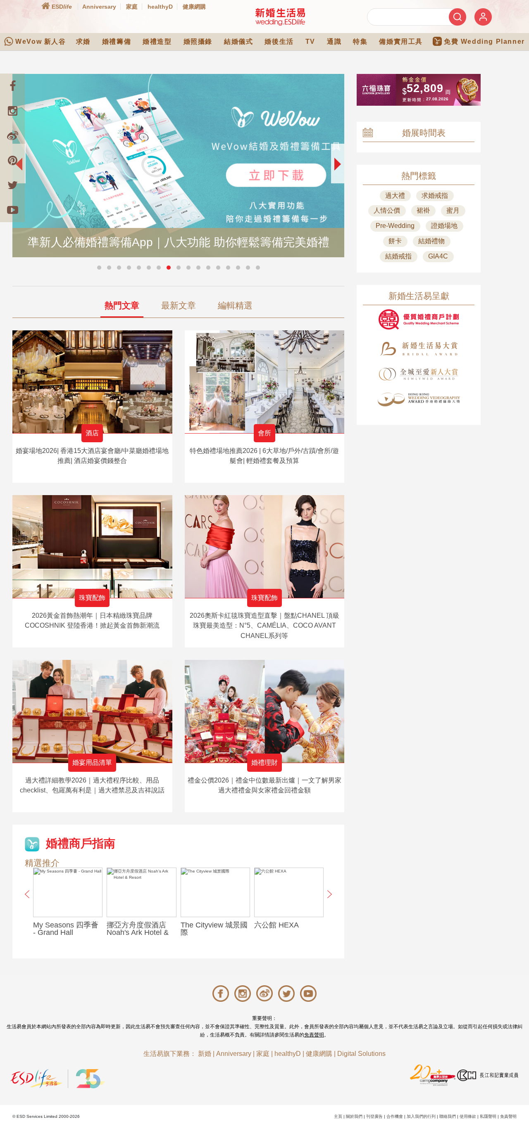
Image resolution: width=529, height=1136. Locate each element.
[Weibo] (12, 135)
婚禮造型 (157, 41)
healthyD (160, 6)
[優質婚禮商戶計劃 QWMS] (418, 319)
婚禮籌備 (116, 41)
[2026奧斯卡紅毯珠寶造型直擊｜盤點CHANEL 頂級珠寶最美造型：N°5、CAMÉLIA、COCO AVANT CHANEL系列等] (265, 546)
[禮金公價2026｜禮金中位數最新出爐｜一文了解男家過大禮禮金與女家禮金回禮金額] (265, 711)
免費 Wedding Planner (484, 41)
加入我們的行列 (421, 1116)
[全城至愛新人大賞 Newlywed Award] (418, 374)
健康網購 (194, 6)
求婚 (83, 41)
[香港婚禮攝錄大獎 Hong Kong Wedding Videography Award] (418, 399)
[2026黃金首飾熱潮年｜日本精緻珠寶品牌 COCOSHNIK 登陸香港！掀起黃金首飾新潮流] (92, 546)
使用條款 (468, 1116)
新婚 (204, 1053)
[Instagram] (12, 110)
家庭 (132, 6)
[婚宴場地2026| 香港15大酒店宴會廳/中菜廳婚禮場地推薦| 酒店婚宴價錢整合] (92, 381)
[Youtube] (12, 209)
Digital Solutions (361, 1053)
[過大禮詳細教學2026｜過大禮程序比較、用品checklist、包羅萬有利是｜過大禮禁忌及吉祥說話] (92, 711)
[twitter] (12, 185)
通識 (334, 41)
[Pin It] (12, 160)
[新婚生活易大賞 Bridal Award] (418, 349)
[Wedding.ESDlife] (280, 16)
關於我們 (354, 1116)
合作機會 (394, 1116)
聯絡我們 (447, 1116)
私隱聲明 (488, 1116)
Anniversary (99, 6)
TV (310, 41)
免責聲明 (314, 1035)
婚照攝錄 (197, 41)
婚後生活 (278, 41)
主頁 (338, 1116)
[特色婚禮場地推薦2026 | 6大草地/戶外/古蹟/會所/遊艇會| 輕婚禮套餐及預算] (265, 381)
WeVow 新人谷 (40, 41)
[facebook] (12, 86)
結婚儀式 (238, 41)
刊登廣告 (374, 1116)
